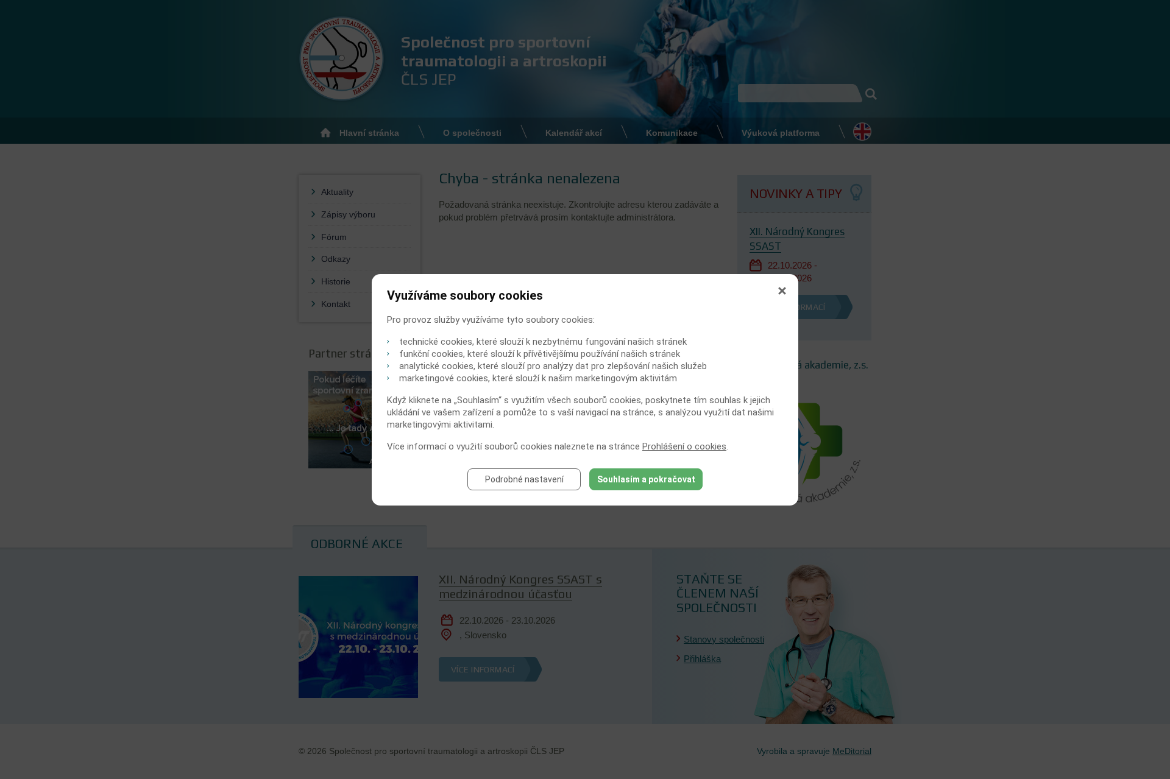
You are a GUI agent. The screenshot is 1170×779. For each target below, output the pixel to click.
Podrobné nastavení (524, 479)
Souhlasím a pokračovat (646, 479)
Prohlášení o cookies (684, 446)
